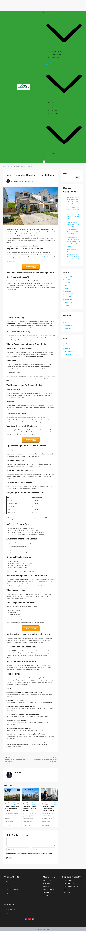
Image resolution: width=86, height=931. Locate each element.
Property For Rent (56, 51)
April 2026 (67, 285)
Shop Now (49, 62)
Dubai (65, 889)
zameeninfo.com (71, 195)
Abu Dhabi (47, 883)
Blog (9, 166)
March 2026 (67, 288)
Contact (54, 153)
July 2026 (67, 280)
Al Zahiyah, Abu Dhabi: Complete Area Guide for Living (30, 809)
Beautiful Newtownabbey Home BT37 (39, 581)
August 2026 (68, 277)
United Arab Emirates (69, 881)
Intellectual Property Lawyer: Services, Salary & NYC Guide (48, 809)
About (7, 881)
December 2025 (69, 294)
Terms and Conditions (12, 889)
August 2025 (68, 302)
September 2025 (69, 299)
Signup (48, 158)
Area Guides (55, 102)
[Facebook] (26, 919)
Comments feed (68, 351)
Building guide (68, 325)
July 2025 (67, 305)
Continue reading (9, 821)
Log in (66, 346)
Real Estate (55, 113)
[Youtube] (29, 919)
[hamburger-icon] (43, 12)
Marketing (54, 110)
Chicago (46, 886)
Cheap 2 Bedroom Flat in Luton (20, 584)
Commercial (55, 57)
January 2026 (68, 291)
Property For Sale (56, 54)
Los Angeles (47, 889)
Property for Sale (10, 909)
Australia (66, 892)
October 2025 (68, 297)
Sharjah (46, 895)
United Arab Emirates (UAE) (71, 886)
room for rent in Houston (42, 257)
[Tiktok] (33, 919)
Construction (55, 108)
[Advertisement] (43, 6)
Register (66, 343)
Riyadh (46, 892)
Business (54, 105)
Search (65, 173)
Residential (55, 60)
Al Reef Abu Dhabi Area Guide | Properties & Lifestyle (12, 809)
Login (47, 156)
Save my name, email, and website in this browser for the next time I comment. (30, 853)
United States (67, 883)
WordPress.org (68, 354)
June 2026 (67, 282)
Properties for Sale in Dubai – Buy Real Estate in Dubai (73, 244)
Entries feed (67, 348)
